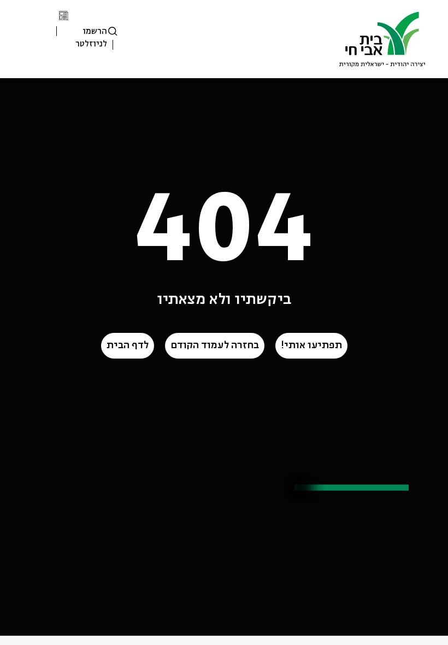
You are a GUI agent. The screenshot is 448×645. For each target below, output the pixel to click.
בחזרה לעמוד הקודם (214, 345)
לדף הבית (128, 345)
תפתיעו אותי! (311, 345)
